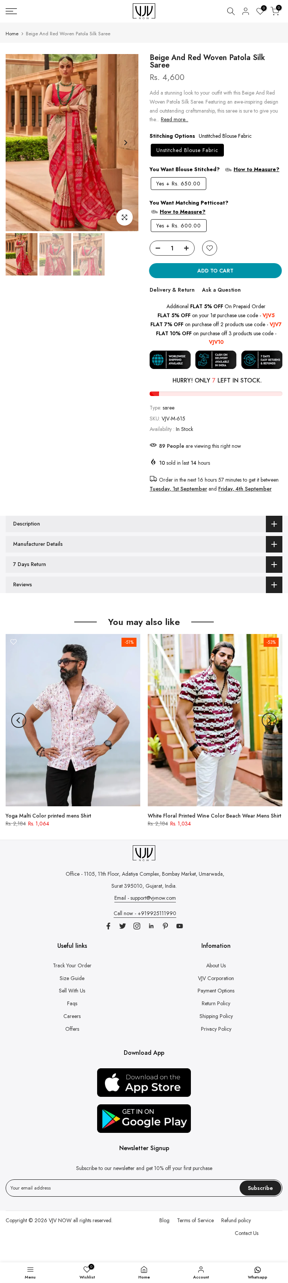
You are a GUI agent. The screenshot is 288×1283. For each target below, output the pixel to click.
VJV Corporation (216, 978)
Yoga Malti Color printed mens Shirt (48, 815)
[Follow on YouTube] (179, 926)
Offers (72, 1029)
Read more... (174, 119)
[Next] (125, 142)
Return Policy (216, 1003)
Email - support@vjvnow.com (145, 898)
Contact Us (246, 1233)
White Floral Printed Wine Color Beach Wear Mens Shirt (214, 815)
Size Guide (72, 978)
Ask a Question (221, 290)
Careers (72, 1016)
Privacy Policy (216, 1029)
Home (12, 33)
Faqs (72, 1003)
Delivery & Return (172, 290)
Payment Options (216, 990)
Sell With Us (72, 990)
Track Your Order (72, 965)
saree (168, 407)
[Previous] (18, 142)
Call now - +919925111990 (145, 913)
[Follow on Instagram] (137, 926)
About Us (216, 965)
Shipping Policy (216, 1016)
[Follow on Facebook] (108, 926)
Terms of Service (195, 1220)
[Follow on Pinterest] (165, 926)
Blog (164, 1220)
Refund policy (236, 1220)
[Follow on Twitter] (122, 926)
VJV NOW (60, 1220)
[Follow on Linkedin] (151, 926)
